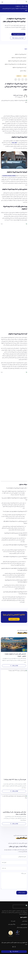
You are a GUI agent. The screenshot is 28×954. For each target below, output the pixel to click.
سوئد (23, 6)
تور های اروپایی (24, 924)
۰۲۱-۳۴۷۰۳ (15, 951)
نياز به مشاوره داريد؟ (18, 34)
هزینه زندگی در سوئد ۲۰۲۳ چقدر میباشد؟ (15, 780)
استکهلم (18, 6)
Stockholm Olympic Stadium (9, 176)
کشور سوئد (14, 142)
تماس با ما (13, 921)
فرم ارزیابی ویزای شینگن (22, 927)
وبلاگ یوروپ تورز (11, 924)
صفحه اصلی (24, 921)
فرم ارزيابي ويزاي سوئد (18, 38)
